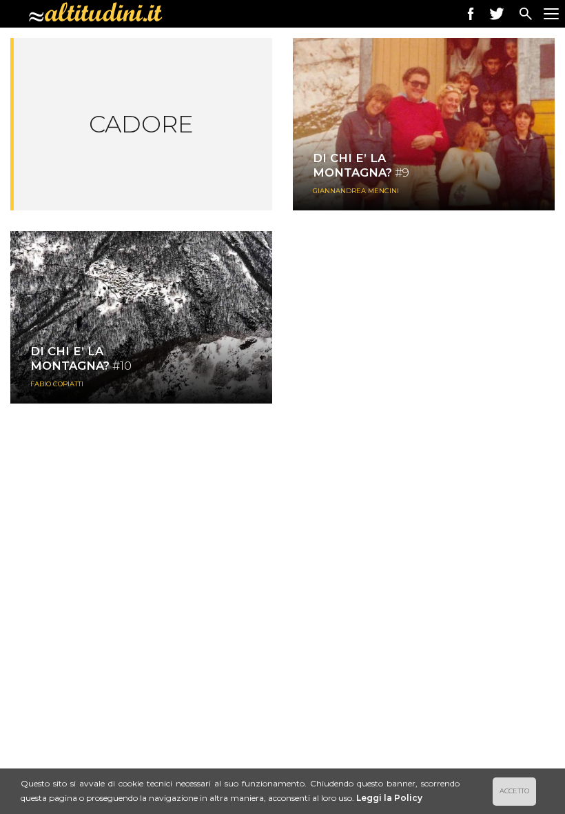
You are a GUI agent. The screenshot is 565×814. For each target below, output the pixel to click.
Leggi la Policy (389, 798)
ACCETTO (514, 791)
